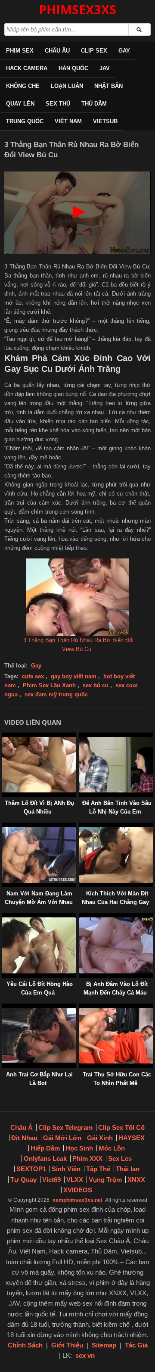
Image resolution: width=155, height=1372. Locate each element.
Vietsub (105, 121)
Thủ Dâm (94, 103)
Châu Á (21, 1127)
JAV (104, 68)
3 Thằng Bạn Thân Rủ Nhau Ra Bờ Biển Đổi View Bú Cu (78, 644)
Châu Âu (57, 50)
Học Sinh (79, 1148)
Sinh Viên (66, 1168)
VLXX (74, 1179)
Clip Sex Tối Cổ (121, 1127)
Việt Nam (68, 121)
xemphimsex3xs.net (77, 1200)
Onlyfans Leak (45, 1158)
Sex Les (120, 1158)
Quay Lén (20, 103)
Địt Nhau (24, 1137)
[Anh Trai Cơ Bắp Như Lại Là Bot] (3, 1008)
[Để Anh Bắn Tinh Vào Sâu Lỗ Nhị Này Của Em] (81, 737)
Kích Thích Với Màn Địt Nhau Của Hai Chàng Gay (115, 897)
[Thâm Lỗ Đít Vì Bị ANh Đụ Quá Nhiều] (3, 737)
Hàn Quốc (73, 68)
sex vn (85, 1355)
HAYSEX (131, 1137)
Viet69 (51, 1179)
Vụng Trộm (105, 1179)
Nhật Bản (108, 86)
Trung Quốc (24, 121)
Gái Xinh (100, 1137)
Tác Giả (136, 1345)
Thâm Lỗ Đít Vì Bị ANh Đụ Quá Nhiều (39, 807)
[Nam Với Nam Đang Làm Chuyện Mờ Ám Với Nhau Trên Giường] (3, 827)
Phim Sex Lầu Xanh (49, 685)
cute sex (33, 676)
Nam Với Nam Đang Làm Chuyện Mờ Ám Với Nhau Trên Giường (39, 902)
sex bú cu (95, 685)
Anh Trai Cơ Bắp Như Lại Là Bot (39, 1078)
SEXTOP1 (31, 1168)
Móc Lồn (112, 1148)
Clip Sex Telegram (65, 1127)
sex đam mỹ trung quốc (56, 694)
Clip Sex (94, 50)
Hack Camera (26, 68)
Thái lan (128, 1168)
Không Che (23, 86)
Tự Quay (23, 1179)
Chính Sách (25, 1345)
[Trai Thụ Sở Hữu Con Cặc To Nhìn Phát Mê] (81, 1008)
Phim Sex (20, 50)
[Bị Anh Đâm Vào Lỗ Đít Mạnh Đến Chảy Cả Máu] (81, 917)
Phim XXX (87, 1158)
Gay (124, 50)
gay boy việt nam (73, 676)
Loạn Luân (67, 86)
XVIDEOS (77, 1190)
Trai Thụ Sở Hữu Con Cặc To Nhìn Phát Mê (117, 1078)
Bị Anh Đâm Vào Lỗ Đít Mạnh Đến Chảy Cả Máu (116, 988)
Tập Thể (98, 1168)
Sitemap (104, 1345)
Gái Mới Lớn (62, 1137)
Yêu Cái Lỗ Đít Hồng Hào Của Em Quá (39, 988)
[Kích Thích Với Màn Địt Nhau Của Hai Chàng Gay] (81, 827)
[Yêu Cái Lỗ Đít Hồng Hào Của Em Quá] (3, 917)
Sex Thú (58, 103)
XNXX (136, 1179)
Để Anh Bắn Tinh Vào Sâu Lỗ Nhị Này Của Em (117, 807)
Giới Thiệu (67, 1345)
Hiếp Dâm (45, 1148)
